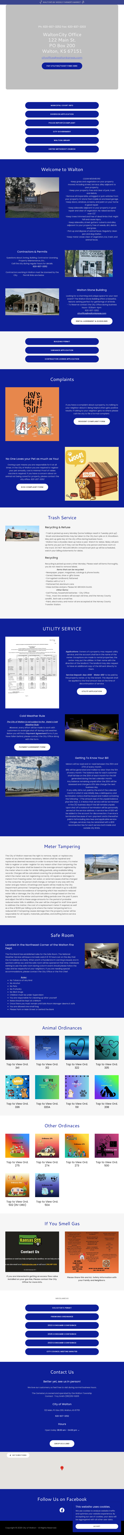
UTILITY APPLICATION (92, 691)
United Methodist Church (62, 149)
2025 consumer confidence (62, 1334)
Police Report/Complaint (62, 123)
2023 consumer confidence (62, 1343)
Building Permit (62, 341)
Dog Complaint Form (32, 487)
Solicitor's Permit (62, 1308)
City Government (62, 131)
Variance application (62, 350)
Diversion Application (62, 114)
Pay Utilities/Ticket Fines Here (62, 66)
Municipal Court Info (62, 105)
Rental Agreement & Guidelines (92, 321)
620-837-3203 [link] (77, 27)
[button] (78, 1430)
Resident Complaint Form (91, 421)
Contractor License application (62, 359)
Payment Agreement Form (32, 747)
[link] (62, 1510)
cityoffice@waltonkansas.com (62, 58)
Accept (96, 1526)
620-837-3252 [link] (52, 27)
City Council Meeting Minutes (62, 1351)
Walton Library (62, 140)
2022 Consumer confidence (62, 1325)
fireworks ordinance (62, 1316)
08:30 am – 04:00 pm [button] (67, 1430)
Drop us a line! (62, 1443)
